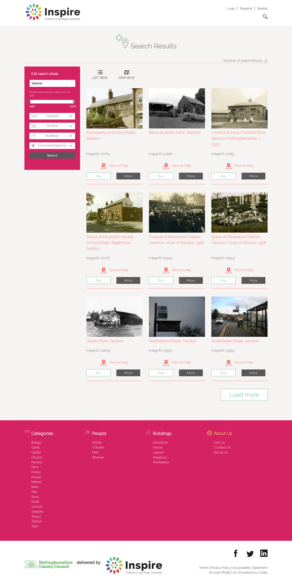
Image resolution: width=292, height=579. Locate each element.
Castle (36, 452)
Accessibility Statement (250, 568)
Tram (35, 526)
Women (98, 457)
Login (231, 8)
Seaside (37, 511)
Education (160, 442)
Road (35, 502)
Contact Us (222, 447)
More (128, 176)
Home (157, 447)
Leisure (158, 452)
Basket (262, 8)
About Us (221, 452)
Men (95, 452)
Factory (37, 462)
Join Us (219, 442)
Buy (99, 176)
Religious (159, 457)
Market (36, 482)
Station (36, 521)
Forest (36, 472)
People (52, 126)
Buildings (52, 136)
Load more (244, 394)
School (36, 506)
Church (36, 457)
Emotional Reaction (52, 145)
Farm (35, 467)
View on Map (118, 166)
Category (52, 116)
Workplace (161, 462)
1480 (32, 106)
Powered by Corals (253, 572)
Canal (35, 447)
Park (34, 492)
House (36, 477)
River (35, 497)
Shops (36, 516)
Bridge (36, 442)
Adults (97, 442)
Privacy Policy (220, 568)
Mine (35, 487)
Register (246, 8)
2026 (73, 106)
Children (98, 447)
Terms (203, 568)
